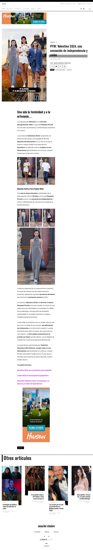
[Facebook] (81, 9)
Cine (4, 502)
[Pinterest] (60, 66)
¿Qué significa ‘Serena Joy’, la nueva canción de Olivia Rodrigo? (83, 497)
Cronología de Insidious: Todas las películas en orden (10, 507)
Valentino (69, 69)
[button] (89, 9)
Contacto (56, 532)
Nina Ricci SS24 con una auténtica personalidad (34, 370)
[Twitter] (56, 66)
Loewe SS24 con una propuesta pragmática (32, 376)
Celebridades (53, 502)
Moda (53, 42)
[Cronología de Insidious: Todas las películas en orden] (11, 485)
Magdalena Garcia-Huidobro (9, 511)
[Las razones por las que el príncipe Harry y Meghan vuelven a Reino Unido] (58, 485)
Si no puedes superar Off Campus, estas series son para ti (37, 497)
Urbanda (46, 546)
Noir (46, 543)
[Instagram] (83, 9)
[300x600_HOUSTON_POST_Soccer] (36, 444)
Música (88, 492)
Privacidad (37, 532)
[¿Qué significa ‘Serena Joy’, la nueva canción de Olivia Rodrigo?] (81, 480)
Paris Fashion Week (60, 69)
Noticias (47, 532)
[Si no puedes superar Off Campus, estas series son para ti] (35, 480)
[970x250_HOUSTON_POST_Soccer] (24, 23)
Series (42, 492)
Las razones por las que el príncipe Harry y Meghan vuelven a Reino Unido (56, 508)
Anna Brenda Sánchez (62, 63)
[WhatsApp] (64, 66)
